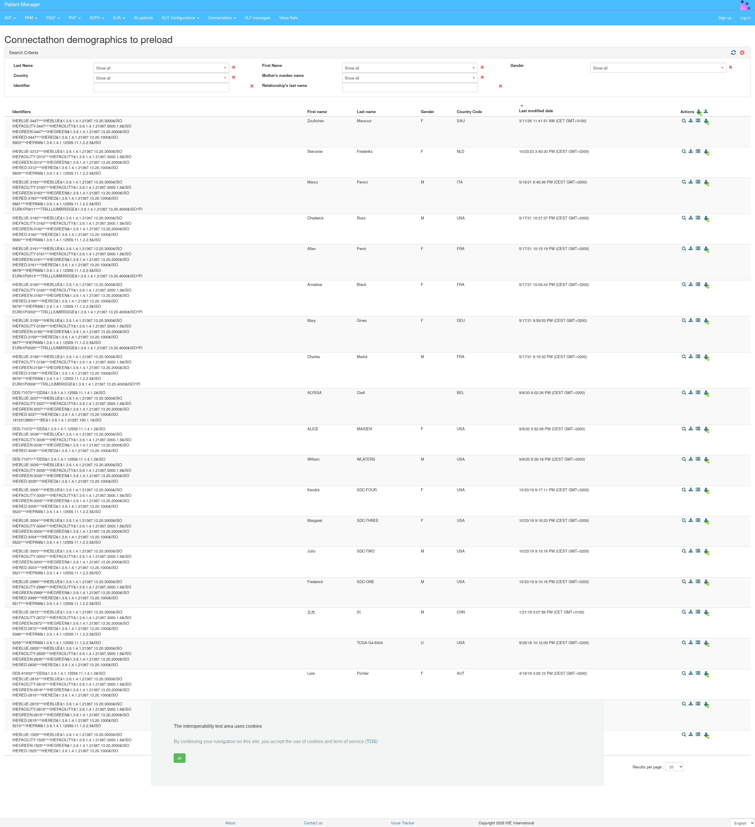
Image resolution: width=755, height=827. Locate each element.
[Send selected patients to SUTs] (698, 111)
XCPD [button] (95, 17)
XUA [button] (117, 17)
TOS (371, 741)
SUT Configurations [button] (179, 17)
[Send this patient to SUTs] (706, 120)
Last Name (23, 65)
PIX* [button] (73, 17)
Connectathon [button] (220, 17)
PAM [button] (29, 17)
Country (21, 75)
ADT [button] (8, 17)
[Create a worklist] (698, 120)
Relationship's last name (284, 85)
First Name (272, 65)
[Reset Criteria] (741, 52)
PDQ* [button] (51, 17)
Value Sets (288, 17)
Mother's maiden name (283, 75)
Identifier (22, 85)
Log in (745, 17)
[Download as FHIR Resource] (706, 111)
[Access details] (683, 120)
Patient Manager (22, 4)
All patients (143, 17)
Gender (517, 65)
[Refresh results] (733, 52)
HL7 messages (257, 17)
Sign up (724, 17)
